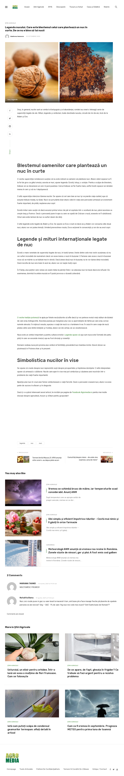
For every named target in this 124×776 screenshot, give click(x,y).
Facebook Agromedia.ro (82, 392)
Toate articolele (26, 769)
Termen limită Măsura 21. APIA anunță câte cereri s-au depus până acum (47, 459)
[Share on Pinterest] (9, 126)
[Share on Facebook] (9, 111)
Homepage (11, 769)
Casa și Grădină (93, 7)
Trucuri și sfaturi (76, 7)
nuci (40, 443)
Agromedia (50, 545)
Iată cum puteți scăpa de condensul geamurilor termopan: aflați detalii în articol (29, 729)
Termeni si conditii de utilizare (76, 769)
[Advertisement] (65, 139)
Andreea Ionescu (17, 36)
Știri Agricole (39, 7)
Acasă (26, 7)
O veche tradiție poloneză (28, 317)
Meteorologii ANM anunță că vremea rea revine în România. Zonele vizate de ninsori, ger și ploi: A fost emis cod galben (83, 551)
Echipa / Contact (100, 769)
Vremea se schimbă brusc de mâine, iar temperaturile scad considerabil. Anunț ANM (82, 490)
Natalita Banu (27, 598)
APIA (50, 7)
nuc (32, 443)
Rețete (106, 7)
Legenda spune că (72, 335)
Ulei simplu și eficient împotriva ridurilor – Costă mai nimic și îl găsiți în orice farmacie (83, 520)
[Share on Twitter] (9, 119)
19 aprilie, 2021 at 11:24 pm (45, 598)
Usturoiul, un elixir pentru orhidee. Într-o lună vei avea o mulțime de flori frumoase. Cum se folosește (32, 673)
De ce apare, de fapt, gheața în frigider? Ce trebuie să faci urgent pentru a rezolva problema (92, 673)
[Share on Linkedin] (9, 134)
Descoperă (60, 7)
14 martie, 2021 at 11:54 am (47, 583)
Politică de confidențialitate (48, 769)
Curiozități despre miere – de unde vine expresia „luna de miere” (83, 458)
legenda (22, 443)
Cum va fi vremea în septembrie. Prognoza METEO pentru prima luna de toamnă (92, 728)
